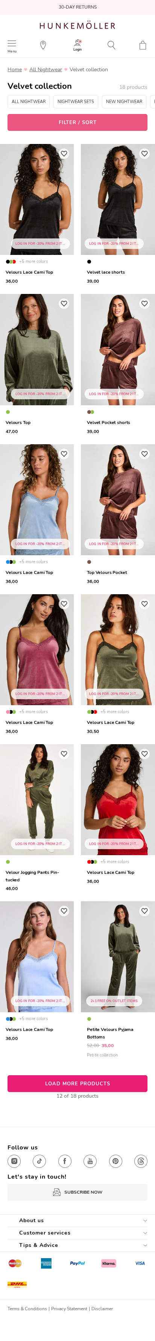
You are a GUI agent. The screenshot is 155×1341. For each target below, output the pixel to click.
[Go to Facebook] (64, 1161)
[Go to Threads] (140, 1161)
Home (15, 69)
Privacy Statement (69, 1309)
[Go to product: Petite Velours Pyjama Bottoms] (118, 980)
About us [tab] (31, 1220)
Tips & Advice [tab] (38, 1245)
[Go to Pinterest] (115, 1161)
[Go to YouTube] (90, 1161)
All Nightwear (45, 69)
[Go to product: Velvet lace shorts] (118, 215)
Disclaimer (102, 1309)
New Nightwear (124, 102)
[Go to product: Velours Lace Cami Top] (118, 665)
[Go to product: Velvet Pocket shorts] (118, 365)
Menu (12, 51)
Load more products (77, 1083)
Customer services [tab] (45, 1232)
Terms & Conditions (27, 1309)
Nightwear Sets (76, 102)
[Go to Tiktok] (39, 1161)
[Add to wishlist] (64, 153)
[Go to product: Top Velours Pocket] (118, 515)
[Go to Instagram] (14, 1161)
